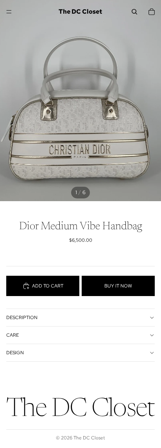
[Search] (134, 11)
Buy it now (118, 286)
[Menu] (9, 12)
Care (12, 335)
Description (22, 317)
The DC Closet (89, 438)
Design (15, 353)
